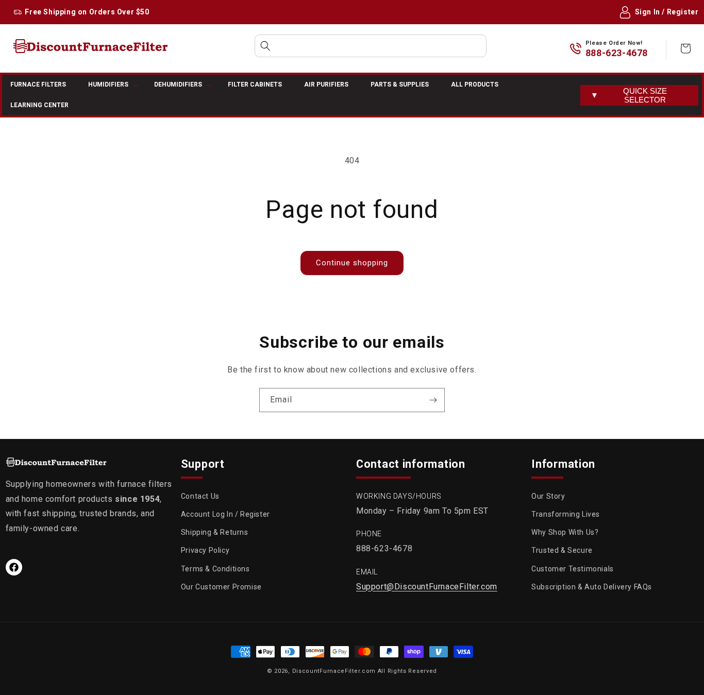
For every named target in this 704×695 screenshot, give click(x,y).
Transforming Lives (565, 514)
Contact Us (200, 496)
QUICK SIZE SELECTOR (629, 95)
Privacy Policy (205, 551)
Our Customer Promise (221, 587)
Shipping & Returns (214, 533)
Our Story (548, 496)
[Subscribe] (433, 400)
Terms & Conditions (215, 569)
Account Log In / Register (225, 514)
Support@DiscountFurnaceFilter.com (426, 586)
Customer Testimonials (572, 569)
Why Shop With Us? (564, 533)
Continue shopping (352, 262)
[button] (371, 46)
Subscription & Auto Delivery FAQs (591, 587)
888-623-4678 (616, 52)
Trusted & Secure (562, 551)
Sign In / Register (667, 12)
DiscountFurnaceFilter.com (334, 671)
